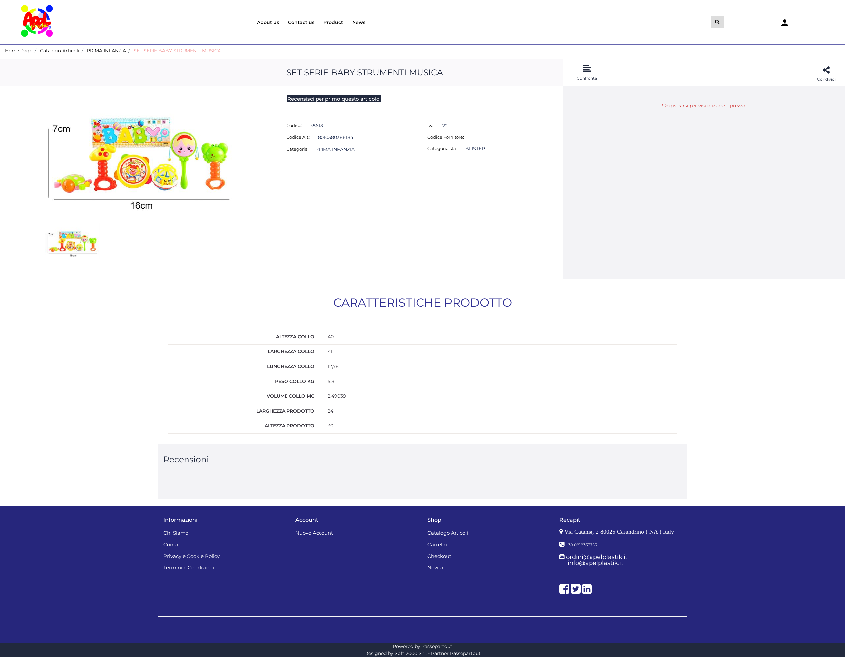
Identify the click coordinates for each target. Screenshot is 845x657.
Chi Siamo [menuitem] (175, 533)
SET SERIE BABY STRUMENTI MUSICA (177, 51)
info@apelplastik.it (595, 562)
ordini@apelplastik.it (596, 557)
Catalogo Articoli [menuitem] (447, 533)
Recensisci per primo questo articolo (333, 99)
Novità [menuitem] (435, 568)
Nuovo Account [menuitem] (314, 533)
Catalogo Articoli (59, 51)
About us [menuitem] (268, 22)
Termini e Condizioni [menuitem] (188, 568)
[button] (717, 22)
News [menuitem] (358, 22)
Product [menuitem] (333, 22)
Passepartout (437, 646)
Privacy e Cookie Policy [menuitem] (191, 556)
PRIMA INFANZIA (106, 51)
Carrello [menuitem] (437, 544)
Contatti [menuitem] (173, 544)
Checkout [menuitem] (439, 556)
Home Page (18, 51)
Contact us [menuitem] (301, 22)
